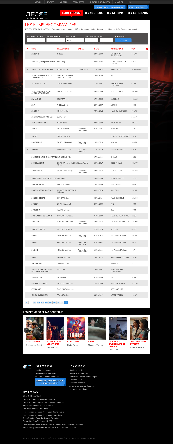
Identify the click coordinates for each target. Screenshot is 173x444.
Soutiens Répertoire (77, 383)
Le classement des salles (45, 373)
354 (62, 303)
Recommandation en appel (62, 29)
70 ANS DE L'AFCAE (32, 396)
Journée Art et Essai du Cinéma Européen (41, 418)
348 (38, 303)
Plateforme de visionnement (47, 376)
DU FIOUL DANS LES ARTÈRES (53, 342)
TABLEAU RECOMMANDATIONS (37, 29)
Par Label (70, 36)
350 (46, 303)
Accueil (38, 2)
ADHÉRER (63, 2)
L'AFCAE (50, 2)
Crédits (75, 438)
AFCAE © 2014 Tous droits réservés (37, 438)
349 (42, 303)
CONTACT (119, 2)
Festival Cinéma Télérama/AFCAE (37, 421)
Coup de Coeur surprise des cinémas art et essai (44, 402)
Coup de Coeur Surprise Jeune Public (39, 399)
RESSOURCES (78, 2)
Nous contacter (88, 438)
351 (50, 303)
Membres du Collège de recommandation (123, 29)
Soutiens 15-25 (75, 380)
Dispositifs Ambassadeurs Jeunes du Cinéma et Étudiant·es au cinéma (53, 424)
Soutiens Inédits (76, 370)
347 (34, 303)
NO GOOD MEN (33, 341)
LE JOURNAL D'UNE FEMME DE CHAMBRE (117, 343)
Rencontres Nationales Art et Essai (38, 405)
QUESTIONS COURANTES (100, 2)
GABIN (91, 341)
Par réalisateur (53, 36)
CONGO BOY (73, 341)
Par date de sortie (93, 36)
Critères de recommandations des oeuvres (90, 29)
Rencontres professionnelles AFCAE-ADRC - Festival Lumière (49, 427)
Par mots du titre (35, 36)
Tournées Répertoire (78, 389)
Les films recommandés (45, 370)
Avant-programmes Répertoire (82, 386)
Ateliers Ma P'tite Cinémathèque (83, 376)
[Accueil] (36, 13)
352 (54, 303)
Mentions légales (62, 438)
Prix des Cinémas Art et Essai (35, 408)
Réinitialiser (120, 36)
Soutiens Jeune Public (78, 373)
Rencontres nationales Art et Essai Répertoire (42, 415)
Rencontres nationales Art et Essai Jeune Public (43, 412)
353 (58, 303)
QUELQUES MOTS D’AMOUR (138, 342)
